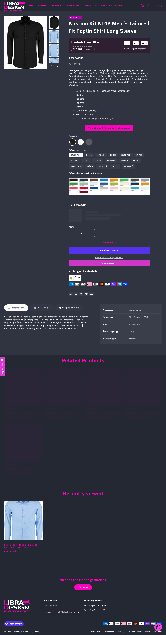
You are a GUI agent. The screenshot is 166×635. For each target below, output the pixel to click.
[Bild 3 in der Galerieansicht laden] (54, 50)
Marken (42, 5)
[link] (109, 194)
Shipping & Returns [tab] (70, 308)
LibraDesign (17, 631)
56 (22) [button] (115, 166)
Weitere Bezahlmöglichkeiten (109, 257)
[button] (142, 5)
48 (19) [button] (136, 161)
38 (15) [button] (113, 155)
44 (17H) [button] (97, 161)
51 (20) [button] (90, 166)
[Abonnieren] (78, 612)
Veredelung (73, 5)
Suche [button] (85, 587)
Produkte (56, 5)
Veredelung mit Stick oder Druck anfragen (109, 128)
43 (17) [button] (86, 161)
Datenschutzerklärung (114, 631)
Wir (87, 5)
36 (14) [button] (89, 155)
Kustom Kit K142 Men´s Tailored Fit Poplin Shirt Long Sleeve (20, 546)
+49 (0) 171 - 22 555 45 (98, 609)
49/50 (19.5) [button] (76, 166)
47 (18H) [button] (124, 161)
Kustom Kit (75, 17)
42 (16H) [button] (74, 161)
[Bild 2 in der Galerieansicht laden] (54, 36)
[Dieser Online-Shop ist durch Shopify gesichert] (75, 280)
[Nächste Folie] (57, 66)
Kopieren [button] (88, 49)
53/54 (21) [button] (102, 166)
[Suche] (142, 5)
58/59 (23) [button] (128, 166)
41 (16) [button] (139, 155)
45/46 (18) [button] (111, 161)
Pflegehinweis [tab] (43, 308)
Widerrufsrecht (96, 631)
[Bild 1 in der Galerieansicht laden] (54, 22)
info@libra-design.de (97, 605)
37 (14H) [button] (101, 155)
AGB (128, 631)
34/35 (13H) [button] (76, 155)
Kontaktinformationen (141, 631)
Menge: (72, 226)
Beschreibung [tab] (18, 308)
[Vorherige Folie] (51, 66)
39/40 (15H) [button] (126, 155)
